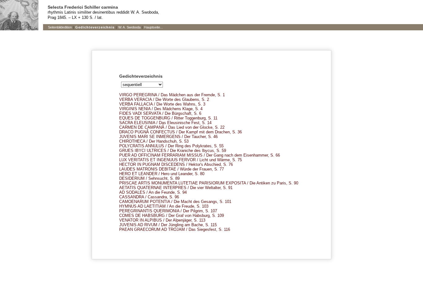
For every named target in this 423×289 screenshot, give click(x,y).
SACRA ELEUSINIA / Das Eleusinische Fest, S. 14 (165, 122)
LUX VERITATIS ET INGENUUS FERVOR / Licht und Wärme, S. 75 (180, 159)
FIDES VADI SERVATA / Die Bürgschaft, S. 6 (160, 113)
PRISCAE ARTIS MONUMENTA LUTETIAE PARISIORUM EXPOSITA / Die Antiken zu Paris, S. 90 (208, 183)
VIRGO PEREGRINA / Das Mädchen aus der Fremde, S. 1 (172, 95)
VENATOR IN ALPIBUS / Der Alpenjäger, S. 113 (162, 220)
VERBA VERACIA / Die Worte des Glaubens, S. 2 (164, 99)
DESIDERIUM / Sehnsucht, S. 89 (149, 178)
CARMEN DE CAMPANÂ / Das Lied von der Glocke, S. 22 (172, 127)
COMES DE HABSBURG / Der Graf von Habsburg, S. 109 (171, 215)
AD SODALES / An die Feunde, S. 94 (153, 192)
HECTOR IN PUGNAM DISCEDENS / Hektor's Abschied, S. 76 (176, 164)
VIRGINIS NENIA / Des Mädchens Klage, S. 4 (161, 108)
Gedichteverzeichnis (95, 27)
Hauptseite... (153, 27)
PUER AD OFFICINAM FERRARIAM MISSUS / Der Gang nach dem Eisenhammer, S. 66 (199, 155)
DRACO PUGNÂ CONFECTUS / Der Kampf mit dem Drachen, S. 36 (180, 132)
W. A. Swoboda (129, 27)
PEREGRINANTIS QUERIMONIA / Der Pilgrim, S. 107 (168, 211)
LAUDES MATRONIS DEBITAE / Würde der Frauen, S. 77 (171, 169)
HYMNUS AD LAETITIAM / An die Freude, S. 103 (163, 206)
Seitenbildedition (60, 27)
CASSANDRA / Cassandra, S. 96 (149, 197)
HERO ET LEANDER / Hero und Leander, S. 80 (161, 173)
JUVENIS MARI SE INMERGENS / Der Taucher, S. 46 (168, 136)
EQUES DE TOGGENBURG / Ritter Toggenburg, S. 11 (168, 118)
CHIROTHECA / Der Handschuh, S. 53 (154, 141)
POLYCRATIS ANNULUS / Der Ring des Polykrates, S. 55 (171, 146)
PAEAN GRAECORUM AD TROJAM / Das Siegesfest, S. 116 (174, 229)
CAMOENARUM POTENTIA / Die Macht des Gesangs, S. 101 (175, 201)
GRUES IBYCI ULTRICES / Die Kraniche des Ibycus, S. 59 (172, 150)
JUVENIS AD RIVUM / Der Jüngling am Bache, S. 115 (168, 224)
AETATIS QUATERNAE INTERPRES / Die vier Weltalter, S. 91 (176, 187)
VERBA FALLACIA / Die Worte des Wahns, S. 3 (162, 104)
